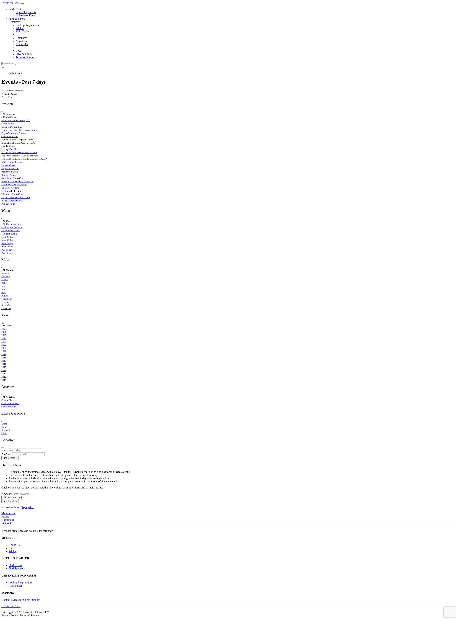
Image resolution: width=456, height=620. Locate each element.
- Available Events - (10, 230)
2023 (3, 341)
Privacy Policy (24, 53)
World (4, 433)
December (6, 308)
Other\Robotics (8, 406)
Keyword (6, 493)
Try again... (28, 507)
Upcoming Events (26, 12)
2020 (3, 351)
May (3, 286)
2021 (3, 348)
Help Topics (22, 31)
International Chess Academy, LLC (18, 143)
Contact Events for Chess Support (20, 599)
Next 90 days (7, 237)
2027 (3, 328)
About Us (21, 41)
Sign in (13, 72)
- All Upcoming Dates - (12, 224)
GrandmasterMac (9, 136)
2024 (3, 338)
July (3, 292)
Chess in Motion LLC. (12, 126)
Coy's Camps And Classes (13, 133)
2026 (3, 332)
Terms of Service (25, 57)
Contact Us (22, 44)
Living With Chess (10, 149)
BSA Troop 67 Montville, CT (15, 120)
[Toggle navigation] (22, 3)
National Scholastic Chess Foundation (19, 155)
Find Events (15, 9)
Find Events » (10, 458)
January (5, 273)
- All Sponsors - (8, 114)
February (5, 276)
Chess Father (7, 123)
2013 (3, 373)
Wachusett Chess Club (12, 194)
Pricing (20, 28)
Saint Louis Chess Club (12, 178)
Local (4, 423)
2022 (3, 344)
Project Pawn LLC (10, 168)
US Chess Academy (10, 187)
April (3, 282)
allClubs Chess (8, 117)
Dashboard (7, 519)
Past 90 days (7, 253)
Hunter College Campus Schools (17, 139)
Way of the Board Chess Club (15, 197)
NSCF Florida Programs (12, 162)
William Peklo (8, 203)
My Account (8, 513)
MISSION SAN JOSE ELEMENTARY (19, 152)
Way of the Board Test (12, 200)
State (3, 427)
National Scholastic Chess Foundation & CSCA (24, 159)
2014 (3, 370)
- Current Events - (9, 233)
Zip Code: (6, 454)
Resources (14, 21)
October (5, 302)
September (6, 298)
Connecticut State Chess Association (19, 130)
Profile (5, 516)
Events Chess (10, 606)
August (4, 295)
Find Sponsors (17, 18)
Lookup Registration (27, 25)
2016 (3, 364)
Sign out (6, 522)
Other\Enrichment (10, 403)
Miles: (4, 450)
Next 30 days (7, 240)
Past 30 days (7, 249)
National (5, 430)
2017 (3, 360)
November (6, 305)
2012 (3, 376)
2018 (3, 357)
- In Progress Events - (11, 227)
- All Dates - (7, 221)
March (4, 279)
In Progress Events (26, 15)
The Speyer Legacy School (14, 184)
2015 (3, 367)
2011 (3, 380)
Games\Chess (7, 400)
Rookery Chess (8, 175)
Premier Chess (8, 165)
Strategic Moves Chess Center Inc (17, 181)
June (3, 289)
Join (19, 72)
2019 (3, 354)
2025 (3, 335)
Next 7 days (7, 243)
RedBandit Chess (9, 171)
